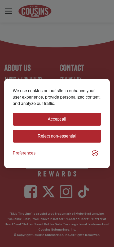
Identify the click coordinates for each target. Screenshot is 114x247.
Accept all (57, 119)
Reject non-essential (57, 136)
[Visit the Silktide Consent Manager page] (95, 153)
